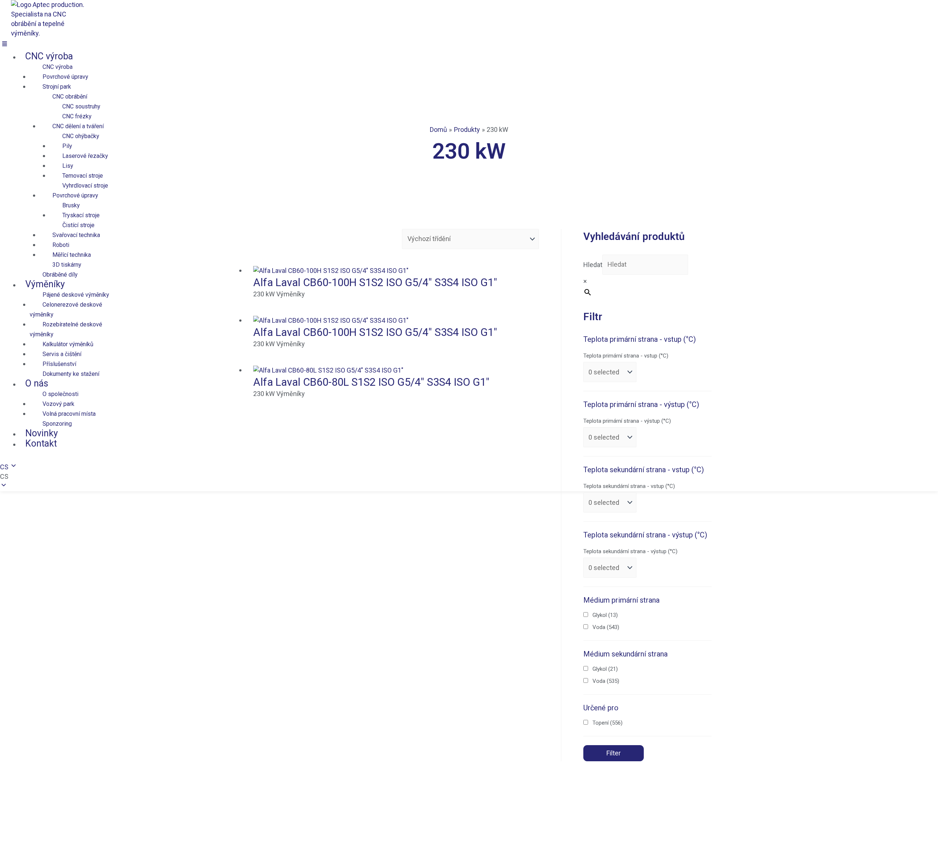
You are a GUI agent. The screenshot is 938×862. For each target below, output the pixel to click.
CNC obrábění (69, 96)
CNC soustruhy (81, 106)
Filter (613, 753)
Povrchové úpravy (65, 76)
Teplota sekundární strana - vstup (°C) (629, 486)
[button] (179, 45)
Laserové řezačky (85, 155)
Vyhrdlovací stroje (85, 185)
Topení (607, 722)
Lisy (67, 165)
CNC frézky (77, 116)
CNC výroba (49, 56)
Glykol (605, 615)
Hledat (592, 264)
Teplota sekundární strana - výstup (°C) (630, 551)
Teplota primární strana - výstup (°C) (627, 421)
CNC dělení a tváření (78, 126)
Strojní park (57, 86)
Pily (67, 146)
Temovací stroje (82, 175)
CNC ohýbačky (80, 136)
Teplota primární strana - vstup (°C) (625, 355)
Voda (605, 627)
